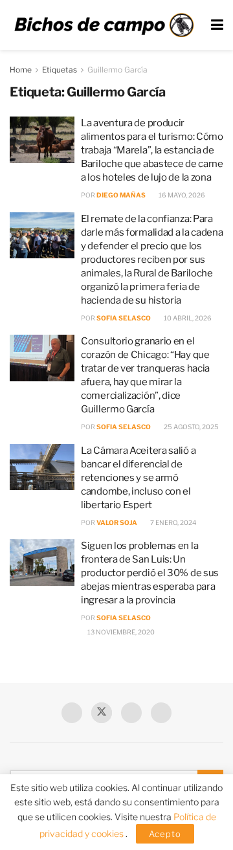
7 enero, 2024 (172, 522)
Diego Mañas (121, 195)
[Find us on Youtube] (131, 712)
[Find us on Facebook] (71, 712)
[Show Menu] (217, 25)
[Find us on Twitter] (101, 712)
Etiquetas (59, 69)
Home (21, 69)
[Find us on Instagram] (161, 712)
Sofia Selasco (123, 318)
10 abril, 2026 (187, 318)
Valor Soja (116, 522)
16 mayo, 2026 (181, 195)
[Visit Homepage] (104, 25)
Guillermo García (117, 69)
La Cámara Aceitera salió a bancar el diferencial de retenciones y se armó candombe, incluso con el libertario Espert (138, 478)
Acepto (165, 834)
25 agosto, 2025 (190, 427)
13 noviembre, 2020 (120, 632)
